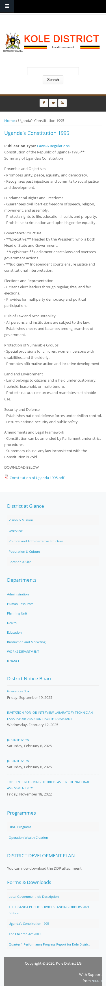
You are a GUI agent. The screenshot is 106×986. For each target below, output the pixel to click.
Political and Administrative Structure (36, 541)
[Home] (51, 42)
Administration (18, 594)
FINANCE (13, 661)
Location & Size (20, 562)
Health (12, 623)
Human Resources (20, 604)
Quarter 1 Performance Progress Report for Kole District (49, 944)
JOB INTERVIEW (18, 740)
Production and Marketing (26, 642)
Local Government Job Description (34, 896)
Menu (7, 6)
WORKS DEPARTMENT (23, 651)
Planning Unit (17, 613)
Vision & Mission (21, 520)
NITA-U (97, 981)
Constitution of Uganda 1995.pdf (37, 477)
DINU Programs (20, 827)
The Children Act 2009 (24, 934)
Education (14, 632)
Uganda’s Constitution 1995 (29, 923)
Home (9, 120)
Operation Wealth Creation (28, 837)
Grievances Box (18, 691)
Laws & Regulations (53, 145)
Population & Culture (24, 551)
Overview (16, 531)
